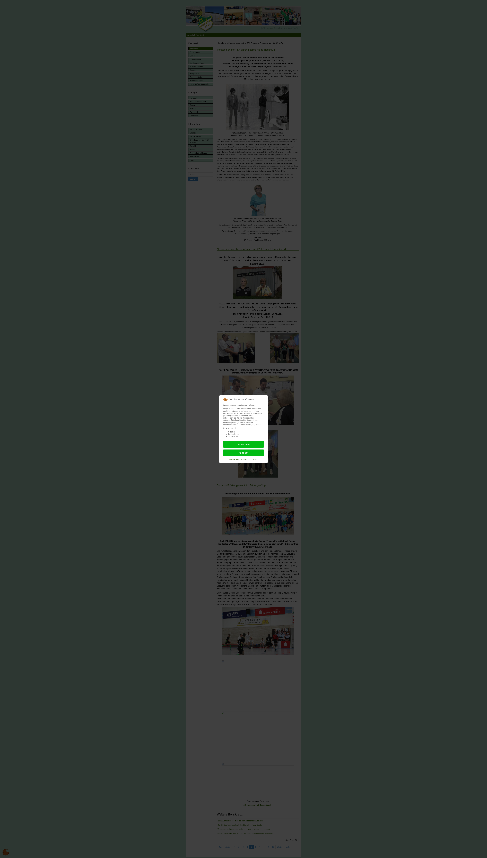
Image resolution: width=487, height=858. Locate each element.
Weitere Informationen (238, 459)
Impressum (253, 459)
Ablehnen (243, 452)
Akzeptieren (244, 444)
